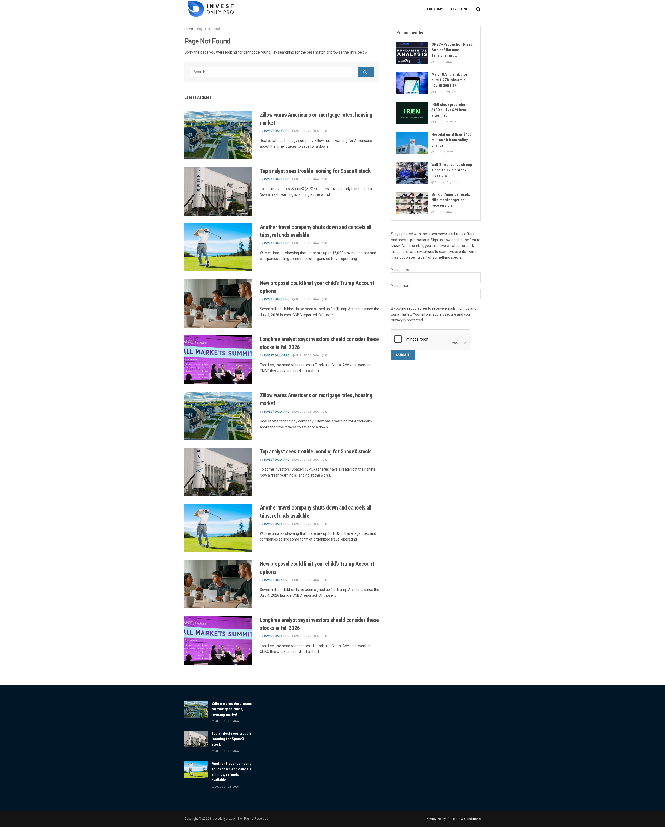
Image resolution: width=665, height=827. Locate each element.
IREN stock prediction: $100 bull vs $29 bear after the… (449, 110)
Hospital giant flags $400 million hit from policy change (451, 140)
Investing (459, 9)
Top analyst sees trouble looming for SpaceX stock (315, 171)
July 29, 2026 (443, 152)
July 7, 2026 (443, 62)
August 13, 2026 (446, 182)
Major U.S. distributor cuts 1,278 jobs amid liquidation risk (449, 80)
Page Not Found (208, 29)
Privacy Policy (436, 819)
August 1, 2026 (445, 122)
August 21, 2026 (446, 92)
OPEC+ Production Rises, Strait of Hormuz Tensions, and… (452, 50)
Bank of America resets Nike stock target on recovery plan (450, 200)
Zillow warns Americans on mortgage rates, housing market (232, 709)
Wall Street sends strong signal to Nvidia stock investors (451, 170)
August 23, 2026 (307, 131)
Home (188, 29)
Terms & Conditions (466, 819)
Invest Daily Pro (276, 131)
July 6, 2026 (443, 212)
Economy (435, 9)
